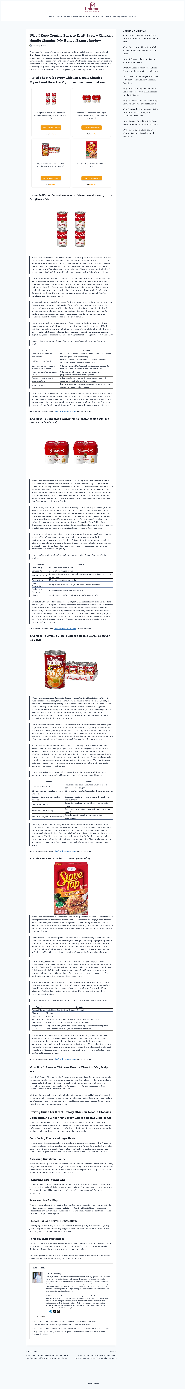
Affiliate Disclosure (101, 16)
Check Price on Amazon (51, 128)
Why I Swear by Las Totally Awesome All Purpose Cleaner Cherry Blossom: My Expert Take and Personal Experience (68, 1333)
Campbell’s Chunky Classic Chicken (55, 636)
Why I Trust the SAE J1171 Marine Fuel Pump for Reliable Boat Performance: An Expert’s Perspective (72, 1328)
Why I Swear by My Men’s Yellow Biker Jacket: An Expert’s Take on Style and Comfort (140, 50)
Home (51, 16)
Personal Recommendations (77, 16)
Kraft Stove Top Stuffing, (48, 858)
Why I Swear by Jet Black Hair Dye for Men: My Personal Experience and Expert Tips (140, 133)
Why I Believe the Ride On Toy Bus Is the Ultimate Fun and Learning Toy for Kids (140, 38)
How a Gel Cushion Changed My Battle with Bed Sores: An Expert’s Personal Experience (140, 79)
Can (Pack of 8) (47, 422)
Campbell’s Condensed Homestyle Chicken (59, 195)
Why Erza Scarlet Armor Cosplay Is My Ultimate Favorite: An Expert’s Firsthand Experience (140, 112)
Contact (132, 16)
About (59, 16)
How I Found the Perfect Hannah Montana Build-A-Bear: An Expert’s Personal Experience (95, 1355)
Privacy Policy (120, 16)
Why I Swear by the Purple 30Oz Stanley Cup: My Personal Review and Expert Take (65, 1321)
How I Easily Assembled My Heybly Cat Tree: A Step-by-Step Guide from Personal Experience (47, 1355)
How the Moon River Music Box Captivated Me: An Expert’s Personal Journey (62, 1325)
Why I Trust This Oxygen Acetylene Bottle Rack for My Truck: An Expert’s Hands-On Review (140, 91)
